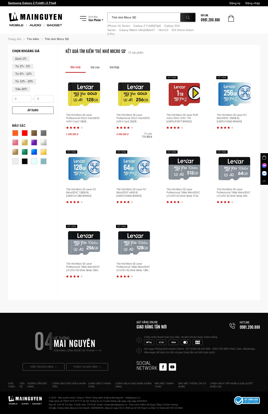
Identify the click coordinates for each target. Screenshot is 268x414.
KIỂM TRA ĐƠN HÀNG (42, 366)
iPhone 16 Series (118, 25)
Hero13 (163, 30)
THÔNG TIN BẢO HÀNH (85, 366)
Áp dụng (33, 110)
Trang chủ (14, 39)
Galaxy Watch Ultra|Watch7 (137, 30)
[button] (67, 127)
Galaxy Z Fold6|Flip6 (147, 25)
